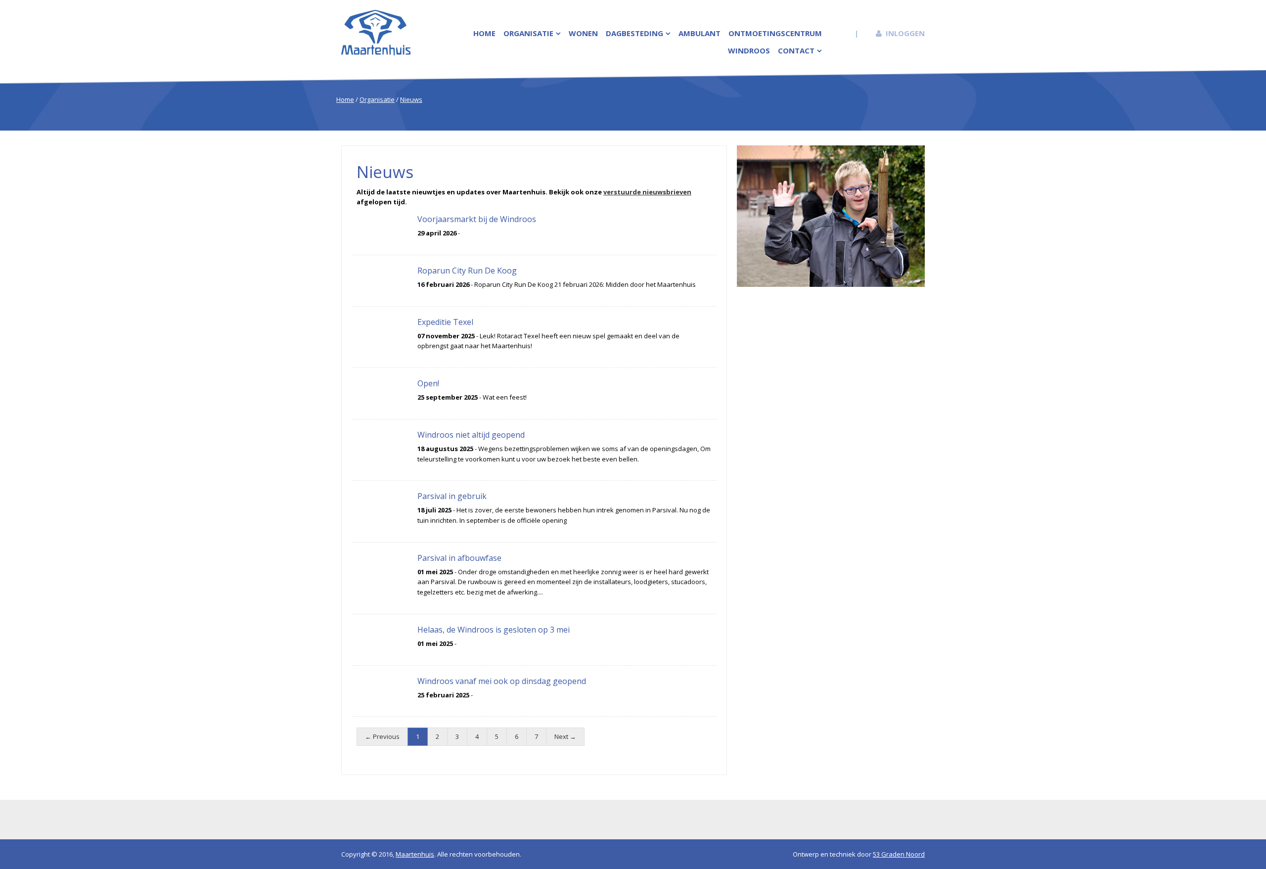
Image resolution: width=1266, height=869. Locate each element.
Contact (796, 50)
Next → (565, 736)
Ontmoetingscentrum (775, 33)
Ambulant (699, 33)
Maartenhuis (415, 854)
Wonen (583, 33)
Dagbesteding (634, 33)
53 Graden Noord (899, 854)
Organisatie (528, 33)
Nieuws (411, 99)
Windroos (749, 50)
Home (484, 33)
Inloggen (905, 33)
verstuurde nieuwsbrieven (647, 191)
